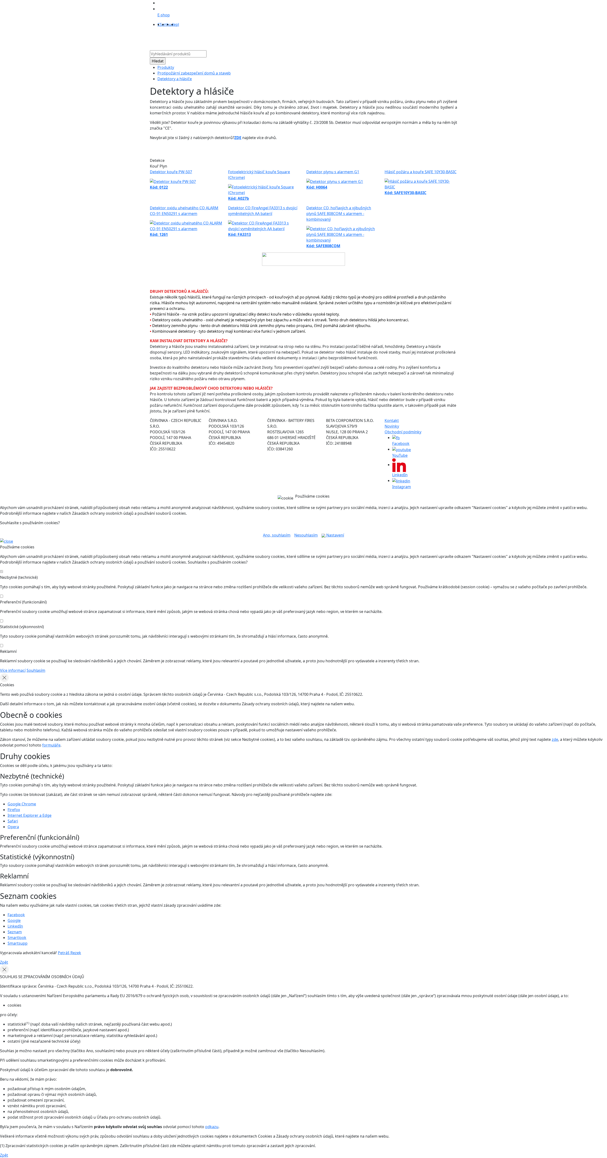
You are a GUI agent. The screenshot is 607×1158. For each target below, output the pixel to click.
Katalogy (304, 37)
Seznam (15, 931)
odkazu (211, 1126)
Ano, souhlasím (276, 535)
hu (168, 24)
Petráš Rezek (69, 952)
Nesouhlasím (306, 535)
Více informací (13, 670)
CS (159, 24)
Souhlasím (36, 670)
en (164, 24)
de (173, 24)
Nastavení (334, 535)
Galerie (322, 37)
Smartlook (17, 937)
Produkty (241, 37)
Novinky (392, 426)
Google (14, 920)
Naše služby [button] (278, 37)
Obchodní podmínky (403, 431)
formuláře (51, 745)
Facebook (16, 914)
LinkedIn (15, 926)
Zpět (4, 962)
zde (555, 739)
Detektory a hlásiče (174, 78)
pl (177, 24)
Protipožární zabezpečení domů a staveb (194, 73)
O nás (258, 37)
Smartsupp (18, 943)
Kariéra (338, 37)
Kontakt (356, 37)
